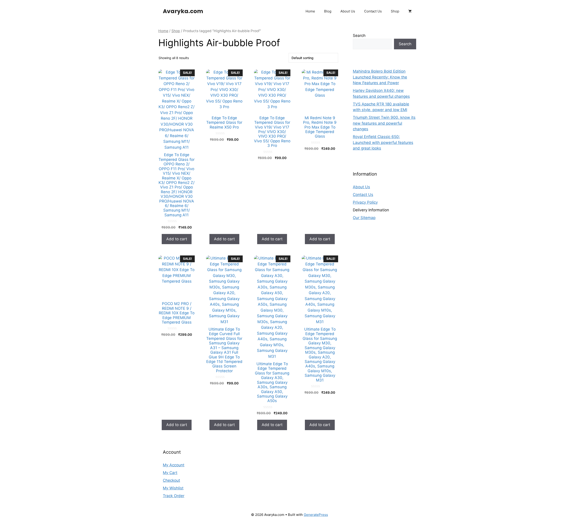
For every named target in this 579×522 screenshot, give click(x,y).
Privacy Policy (365, 202)
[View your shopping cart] (410, 11)
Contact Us (373, 11)
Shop (395, 11)
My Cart (170, 472)
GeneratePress (316, 514)
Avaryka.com (183, 11)
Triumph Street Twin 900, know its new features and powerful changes (384, 123)
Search (359, 35)
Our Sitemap (364, 217)
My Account (173, 465)
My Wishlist (173, 488)
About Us (347, 11)
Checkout (171, 480)
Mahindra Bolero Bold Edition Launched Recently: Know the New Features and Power (380, 77)
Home (310, 11)
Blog (327, 11)
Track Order (173, 495)
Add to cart (176, 239)
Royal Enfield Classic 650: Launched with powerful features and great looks (383, 142)
